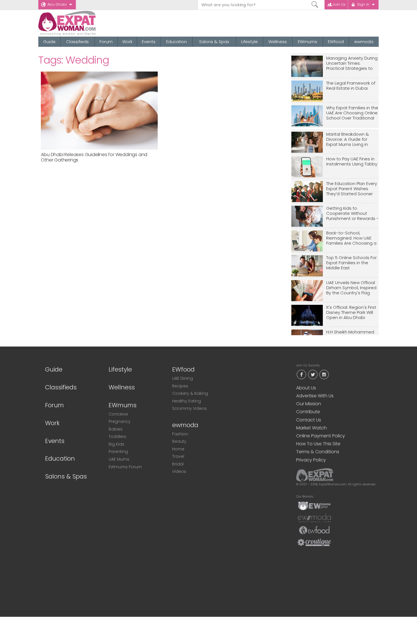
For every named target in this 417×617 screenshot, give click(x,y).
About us (306, 388)
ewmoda (363, 42)
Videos (179, 471)
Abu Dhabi (57, 4)
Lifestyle (249, 42)
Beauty (179, 441)
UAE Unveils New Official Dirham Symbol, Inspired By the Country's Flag (351, 288)
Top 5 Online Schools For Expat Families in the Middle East (351, 263)
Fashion (180, 434)
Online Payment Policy (320, 436)
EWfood (336, 42)
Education (176, 42)
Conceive (118, 414)
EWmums (307, 42)
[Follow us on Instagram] (324, 374)
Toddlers (117, 436)
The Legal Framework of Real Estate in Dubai (350, 86)
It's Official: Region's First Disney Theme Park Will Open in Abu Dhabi (351, 312)
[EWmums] (314, 505)
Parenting (118, 451)
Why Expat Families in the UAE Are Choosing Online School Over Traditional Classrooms (352, 113)
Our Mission (308, 403)
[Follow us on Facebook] (301, 374)
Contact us (308, 420)
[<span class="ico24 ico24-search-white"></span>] (315, 4)
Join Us (339, 4)
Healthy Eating (186, 401)
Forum (106, 42)
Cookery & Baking (190, 393)
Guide (49, 42)
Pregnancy (119, 421)
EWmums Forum (125, 467)
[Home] (87, 23)
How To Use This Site (318, 443)
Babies (116, 429)
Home (178, 449)
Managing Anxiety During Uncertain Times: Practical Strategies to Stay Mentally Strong (352, 63)
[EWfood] (314, 530)
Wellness (277, 42)
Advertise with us (315, 396)
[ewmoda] (314, 518)
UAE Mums (119, 459)
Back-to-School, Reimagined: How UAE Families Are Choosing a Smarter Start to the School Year (351, 238)
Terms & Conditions (317, 451)
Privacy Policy (311, 460)
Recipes (180, 386)
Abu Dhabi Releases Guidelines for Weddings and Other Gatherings (94, 157)
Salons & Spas (214, 42)
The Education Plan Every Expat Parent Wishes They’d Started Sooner (351, 189)
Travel (178, 456)
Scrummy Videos (189, 408)
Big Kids (116, 444)
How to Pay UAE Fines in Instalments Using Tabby (351, 161)
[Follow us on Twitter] (313, 374)
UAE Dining (182, 378)
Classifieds (77, 42)
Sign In (363, 4)
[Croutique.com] (314, 542)
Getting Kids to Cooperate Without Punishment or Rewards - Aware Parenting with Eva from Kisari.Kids (352, 213)
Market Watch (311, 428)
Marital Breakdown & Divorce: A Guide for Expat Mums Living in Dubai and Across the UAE (348, 139)
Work (127, 42)
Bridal (178, 464)
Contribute (308, 411)
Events (148, 42)
